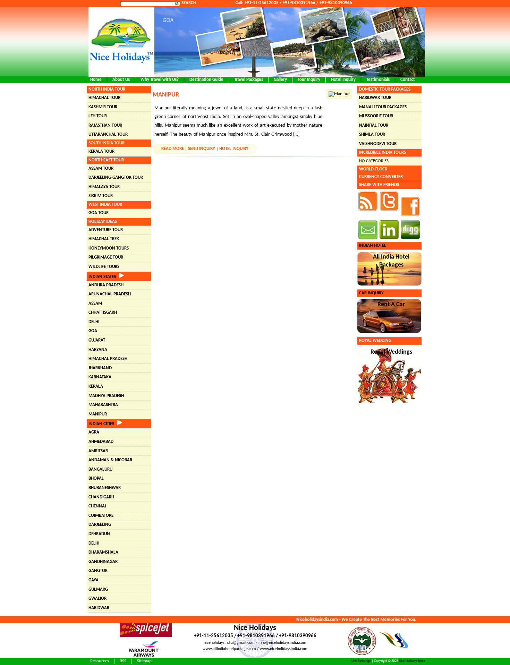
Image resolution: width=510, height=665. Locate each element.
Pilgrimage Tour (105, 257)
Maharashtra (103, 405)
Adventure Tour (105, 230)
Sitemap (144, 661)
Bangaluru (100, 469)
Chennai (97, 506)
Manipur (97, 414)
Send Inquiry (201, 148)
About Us (121, 79)
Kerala (95, 386)
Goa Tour (98, 213)
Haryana (97, 349)
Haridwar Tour (375, 97)
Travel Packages (248, 79)
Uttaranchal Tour (108, 134)
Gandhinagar (103, 561)
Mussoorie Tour (376, 116)
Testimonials (378, 79)
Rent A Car (391, 304)
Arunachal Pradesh (109, 294)
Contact (407, 79)
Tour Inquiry (309, 79)
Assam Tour (100, 168)
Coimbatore (100, 515)
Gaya (93, 580)
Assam (95, 303)
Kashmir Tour (102, 107)
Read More (172, 148)
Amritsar (98, 451)
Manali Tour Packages (383, 107)
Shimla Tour (372, 134)
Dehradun (99, 534)
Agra (93, 432)
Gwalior (97, 598)
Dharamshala (103, 552)
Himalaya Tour (104, 187)
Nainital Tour (373, 125)
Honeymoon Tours (108, 248)
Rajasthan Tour (105, 125)
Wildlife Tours (103, 266)
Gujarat (96, 340)
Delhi (93, 322)
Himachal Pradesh (107, 358)
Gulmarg (98, 589)
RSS (123, 661)
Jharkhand (100, 368)
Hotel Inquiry (343, 79)
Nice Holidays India (412, 661)
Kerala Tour (101, 151)
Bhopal (96, 478)
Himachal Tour (104, 97)
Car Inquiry (371, 293)
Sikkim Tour (100, 196)
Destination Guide (206, 79)
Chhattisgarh (102, 312)
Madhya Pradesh (106, 396)
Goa (92, 331)
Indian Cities (102, 424)
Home (96, 79)
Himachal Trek (103, 239)
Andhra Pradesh (106, 285)
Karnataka (99, 377)
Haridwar (98, 608)
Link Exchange (361, 661)
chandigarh (101, 497)
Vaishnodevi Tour (378, 144)
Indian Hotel (372, 245)
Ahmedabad (100, 441)
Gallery (280, 79)
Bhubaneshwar (104, 488)
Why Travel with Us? (160, 79)
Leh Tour (97, 116)
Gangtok (98, 571)
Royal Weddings (391, 352)
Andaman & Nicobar (110, 460)
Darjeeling (99, 524)
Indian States (103, 277)
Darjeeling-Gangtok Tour (115, 177)
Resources (99, 661)
